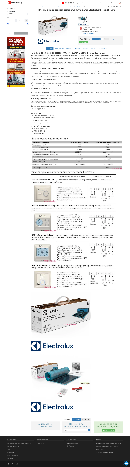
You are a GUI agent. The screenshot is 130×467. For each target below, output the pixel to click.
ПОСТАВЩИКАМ (10, 458)
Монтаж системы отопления (13, 446)
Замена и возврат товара (12, 455)
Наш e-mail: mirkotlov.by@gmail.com (103, 445)
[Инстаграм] (9, 464)
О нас (41, 3)
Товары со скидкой (70, 446)
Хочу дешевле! (83, 42)
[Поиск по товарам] (101, 3)
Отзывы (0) (69, 48)
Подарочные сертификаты (72, 443)
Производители (69, 442)
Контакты (9, 449)
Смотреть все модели (88, 33)
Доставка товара (10, 452)
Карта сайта (39, 445)
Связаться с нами (41, 442)
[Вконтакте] (16, 464)
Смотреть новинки (109, 430)
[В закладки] (105, 39)
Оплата (49, 3)
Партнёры (68, 445)
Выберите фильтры (21, 33)
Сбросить (10, 33)
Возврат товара (40, 443)
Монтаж (9, 442)
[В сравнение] (107, 39)
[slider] (8, 24)
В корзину (97, 39)
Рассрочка (85, 48)
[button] (120, 2)
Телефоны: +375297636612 (102, 442)
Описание (49, 48)
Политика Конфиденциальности (14, 457)
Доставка (57, 3)
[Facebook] (12, 464)
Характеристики (59, 48)
